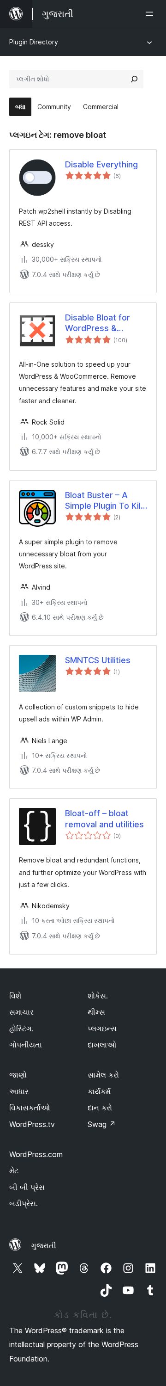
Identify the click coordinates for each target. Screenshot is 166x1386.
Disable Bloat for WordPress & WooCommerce (97, 323)
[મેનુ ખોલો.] (151, 14)
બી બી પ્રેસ (27, 1187)
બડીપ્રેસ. (23, 1203)
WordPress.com (36, 1154)
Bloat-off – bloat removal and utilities (104, 818)
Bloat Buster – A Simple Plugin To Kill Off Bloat (103, 500)
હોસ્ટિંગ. (21, 1028)
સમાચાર (21, 1011)
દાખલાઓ (102, 1044)
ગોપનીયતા (25, 1044)
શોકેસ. (98, 995)
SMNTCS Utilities (97, 660)
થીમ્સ (96, 1011)
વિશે (15, 995)
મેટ (13, 1170)
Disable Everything (101, 164)
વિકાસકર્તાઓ (29, 1107)
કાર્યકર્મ (99, 1091)
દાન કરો (100, 1107)
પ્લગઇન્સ (102, 1028)
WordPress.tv (32, 1124)
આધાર (19, 1091)
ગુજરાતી (43, 1245)
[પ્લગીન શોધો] (134, 79)
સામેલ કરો (103, 1074)
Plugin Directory (33, 42)
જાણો (18, 1074)
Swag (102, 1124)
